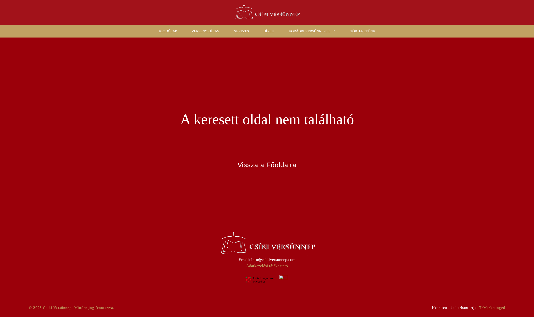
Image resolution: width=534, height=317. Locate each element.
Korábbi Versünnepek (309, 31)
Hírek (268, 31)
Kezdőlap (168, 31)
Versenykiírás (205, 31)
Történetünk (362, 31)
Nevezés (241, 31)
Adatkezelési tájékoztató (267, 265)
